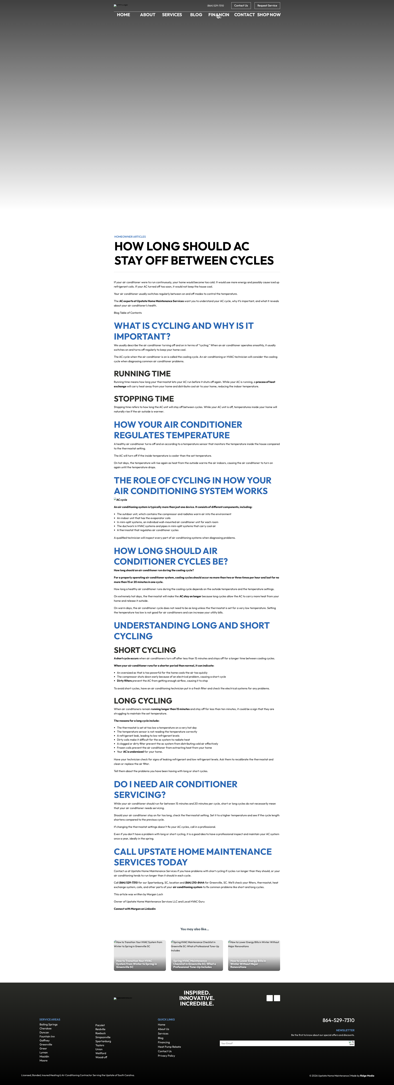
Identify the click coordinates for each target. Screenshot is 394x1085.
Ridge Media (367, 1075)
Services (163, 1033)
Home (161, 1024)
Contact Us (241, 5)
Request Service (267, 5)
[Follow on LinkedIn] (277, 998)
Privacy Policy (166, 1055)
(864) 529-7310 (215, 5)
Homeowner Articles (130, 236)
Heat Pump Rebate (169, 1046)
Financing (164, 1042)
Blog (160, 1038)
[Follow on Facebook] (270, 998)
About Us (163, 1029)
